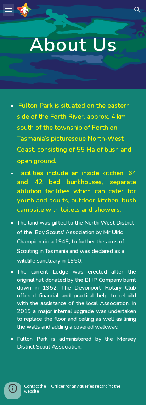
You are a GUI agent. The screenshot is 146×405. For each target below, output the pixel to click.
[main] (73, 44)
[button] (8, 10)
